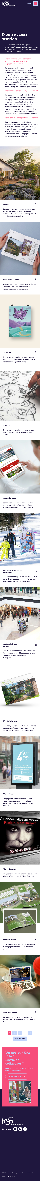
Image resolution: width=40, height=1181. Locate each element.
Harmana (6, 204)
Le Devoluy (7, 352)
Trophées (5, 1145)
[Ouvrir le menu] (35, 3)
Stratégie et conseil (27, 1162)
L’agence (5, 1168)
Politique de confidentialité (28, 1172)
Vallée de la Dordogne (11, 279)
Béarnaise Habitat (9, 939)
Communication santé (28, 1139)
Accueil (4, 1139)
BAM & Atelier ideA (10, 721)
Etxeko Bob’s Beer (10, 1012)
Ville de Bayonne (9, 794)
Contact (23, 1170)
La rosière (6, 425)
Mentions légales (14, 1172)
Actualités (24, 1168)
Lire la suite (30, 204)
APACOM (12, 1176)
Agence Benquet (9, 498)
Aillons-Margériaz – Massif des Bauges (13, 571)
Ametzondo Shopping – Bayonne (12, 645)
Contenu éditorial (7, 1157)
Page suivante (20, 1039)
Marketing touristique (28, 1147)
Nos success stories (8, 1142)
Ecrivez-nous (16, 1076)
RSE (3, 1170)
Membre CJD (5, 1176)
